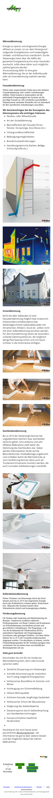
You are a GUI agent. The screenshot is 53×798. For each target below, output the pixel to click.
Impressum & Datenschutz (23, 787)
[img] (14, 8)
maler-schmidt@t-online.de (32, 767)
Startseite (6, 787)
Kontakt (39, 787)
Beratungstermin (25, 732)
